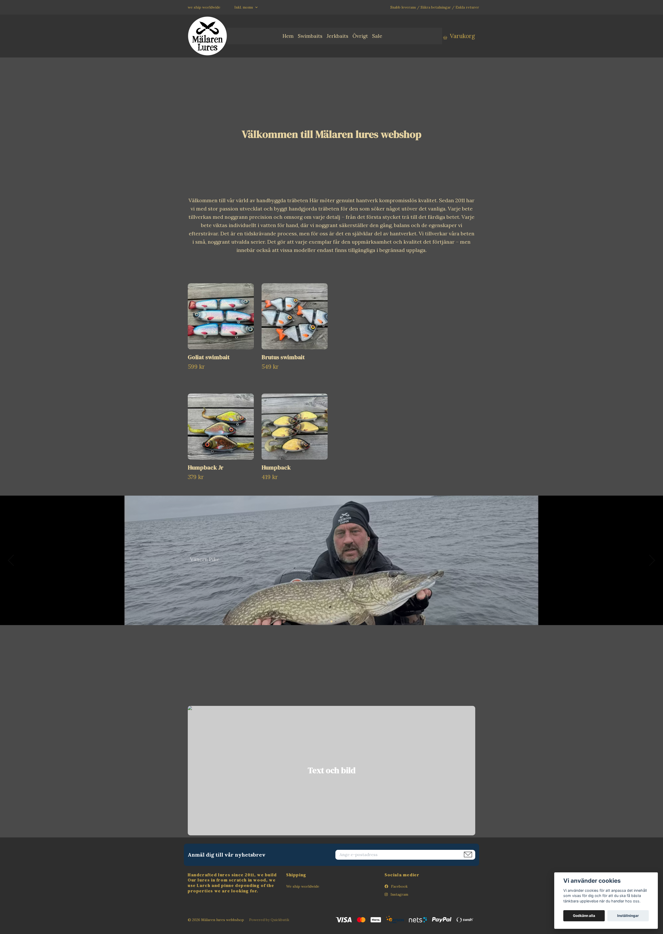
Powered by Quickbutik (269, 919)
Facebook (399, 886)
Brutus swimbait (283, 357)
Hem (288, 36)
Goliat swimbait (209, 357)
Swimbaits (310, 36)
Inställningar (628, 916)
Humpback (276, 468)
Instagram (399, 894)
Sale (377, 36)
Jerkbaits (337, 36)
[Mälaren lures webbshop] (207, 36)
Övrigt (360, 36)
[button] (327, 621)
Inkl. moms (244, 7)
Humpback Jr (206, 468)
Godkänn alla (584, 916)
